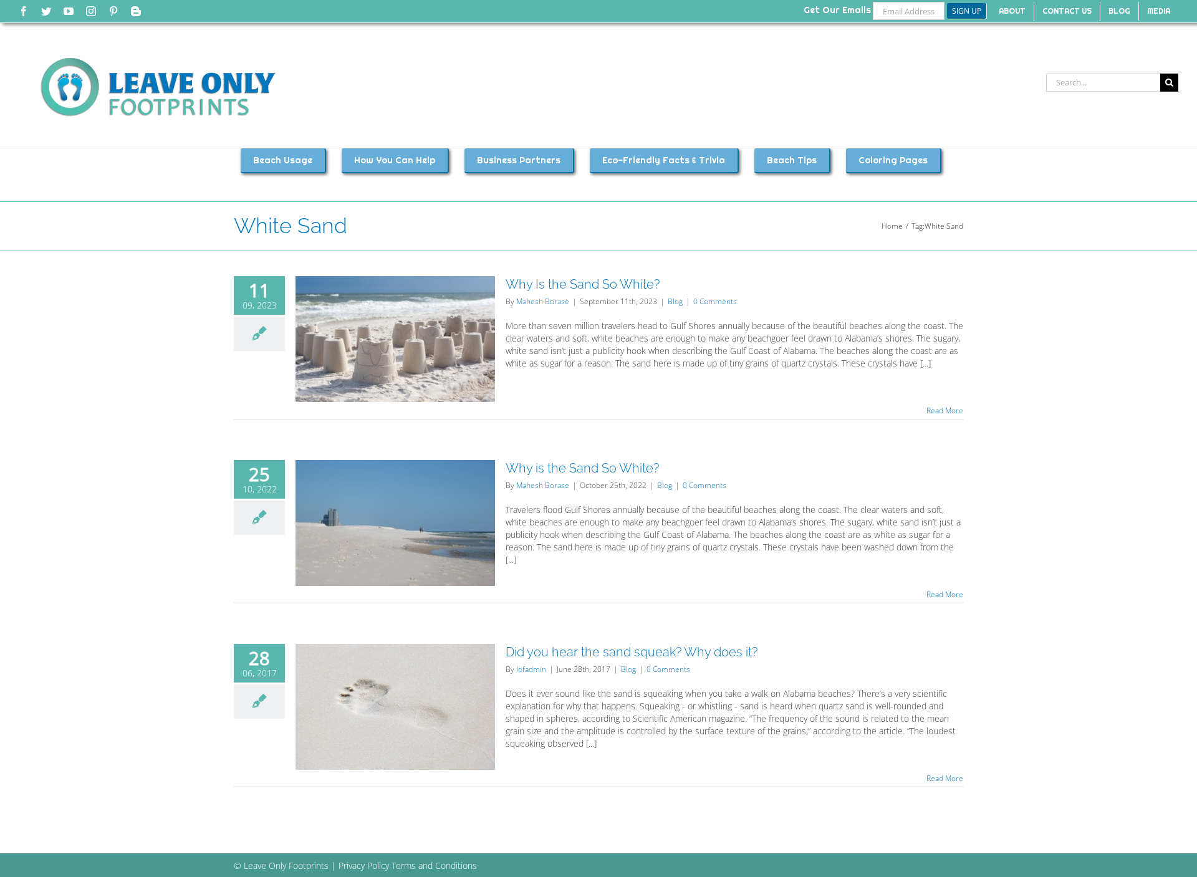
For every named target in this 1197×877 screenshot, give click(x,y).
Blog (675, 301)
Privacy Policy (364, 865)
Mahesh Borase (542, 301)
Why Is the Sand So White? (583, 284)
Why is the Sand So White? (582, 468)
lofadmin (531, 669)
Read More (944, 410)
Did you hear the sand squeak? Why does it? (631, 652)
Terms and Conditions (434, 865)
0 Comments (715, 301)
